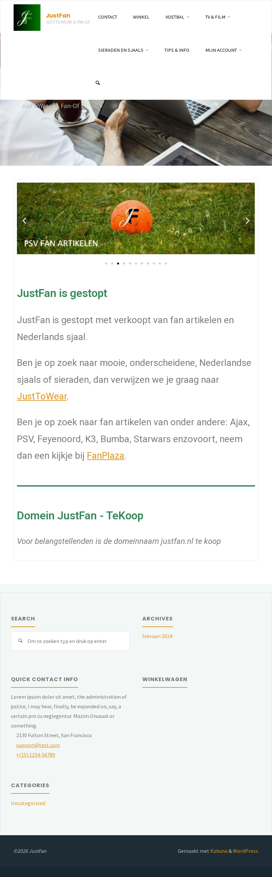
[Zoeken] (98, 83)
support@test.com (38, 745)
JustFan (58, 15)
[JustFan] (27, 17)
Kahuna (218, 851)
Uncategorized (28, 803)
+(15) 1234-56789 (35, 754)
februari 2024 (157, 636)
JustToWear (42, 396)
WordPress (245, 851)
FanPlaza (105, 455)
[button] (24, 221)
